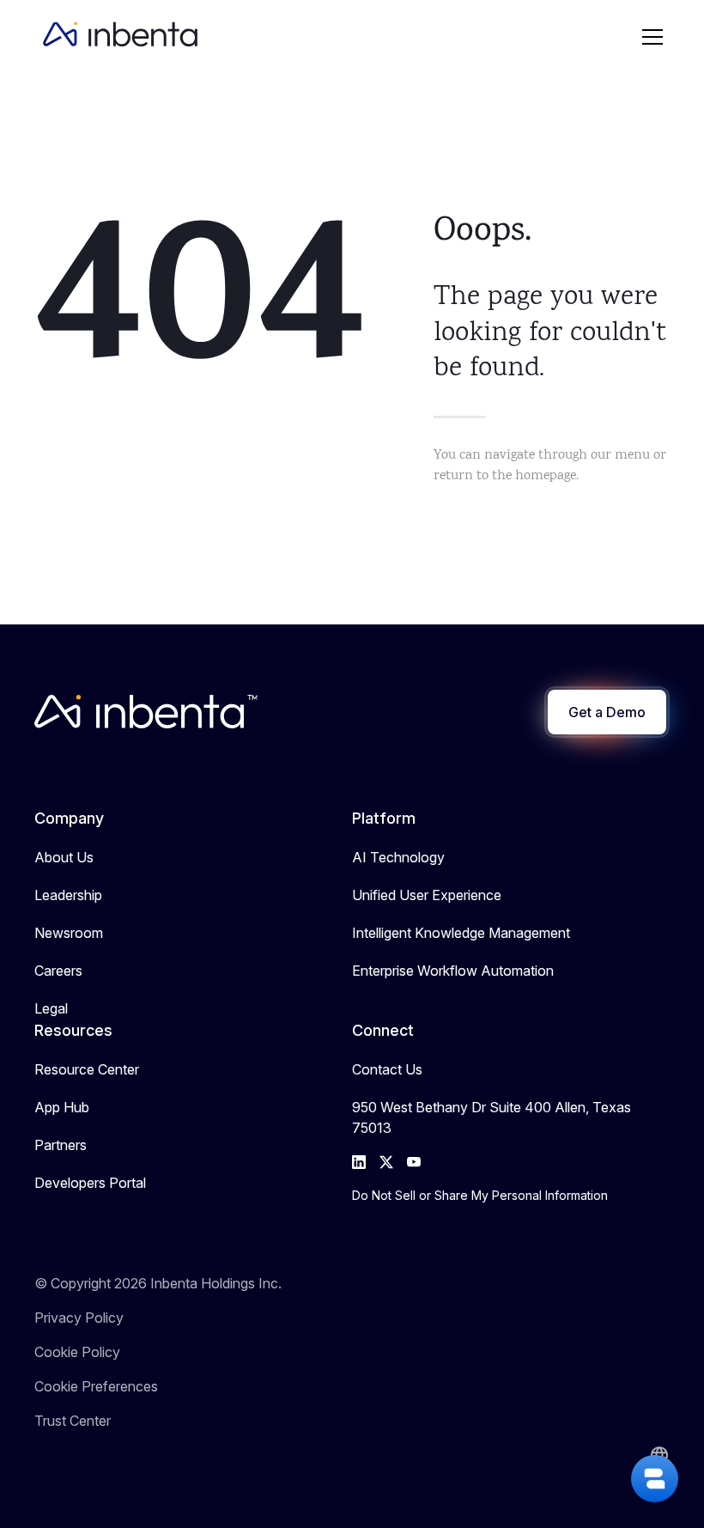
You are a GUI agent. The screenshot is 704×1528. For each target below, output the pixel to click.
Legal (51, 1008)
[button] (652, 37)
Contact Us (387, 1069)
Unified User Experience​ (426, 895)
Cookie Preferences (96, 1386)
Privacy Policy (79, 1317)
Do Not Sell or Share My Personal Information (480, 1195)
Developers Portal (90, 1182)
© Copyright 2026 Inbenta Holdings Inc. (158, 1283)
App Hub (61, 1107)
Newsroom (68, 932)
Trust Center (72, 1420)
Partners (60, 1145)
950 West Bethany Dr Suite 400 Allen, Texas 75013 (491, 1117)
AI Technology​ (398, 857)
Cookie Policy (77, 1352)
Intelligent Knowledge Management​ (461, 932)
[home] (120, 37)
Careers (58, 970)
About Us (64, 857)
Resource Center (86, 1069)
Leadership (68, 895)
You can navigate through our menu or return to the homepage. (550, 466)
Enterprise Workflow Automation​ (453, 970)
